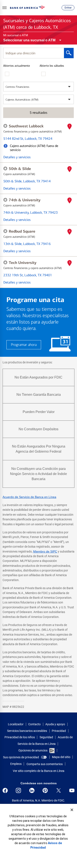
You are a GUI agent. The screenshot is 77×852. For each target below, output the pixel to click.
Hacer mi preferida (5, 126)
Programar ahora (24, 345)
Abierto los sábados (52, 66)
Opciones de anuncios (33, 750)
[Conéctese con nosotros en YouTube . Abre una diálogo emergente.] (71, 790)
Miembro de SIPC (45, 551)
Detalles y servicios (17, 157)
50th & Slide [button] (20, 168)
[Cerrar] (72, 810)
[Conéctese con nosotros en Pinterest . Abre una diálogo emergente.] (45, 790)
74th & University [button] (24, 200)
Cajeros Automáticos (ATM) (22, 99)
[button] (4, 7)
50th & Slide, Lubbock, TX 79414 (27, 181)
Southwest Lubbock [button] (26, 126)
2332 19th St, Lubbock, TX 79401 (27, 275)
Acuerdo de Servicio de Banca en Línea (29, 497)
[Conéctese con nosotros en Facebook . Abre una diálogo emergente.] (5, 790)
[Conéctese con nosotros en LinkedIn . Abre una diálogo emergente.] (31, 790)
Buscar (69, 53)
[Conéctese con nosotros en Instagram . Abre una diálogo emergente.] (18, 790)
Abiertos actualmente (16, 66)
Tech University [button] (22, 262)
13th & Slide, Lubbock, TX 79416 (27, 244)
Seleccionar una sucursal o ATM (29, 40)
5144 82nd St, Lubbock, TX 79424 (27, 139)
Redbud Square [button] (22, 231)
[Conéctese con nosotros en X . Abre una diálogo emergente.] (58, 790)
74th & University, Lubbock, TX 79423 (30, 212)
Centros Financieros (17, 86)
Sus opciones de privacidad (21, 757)
